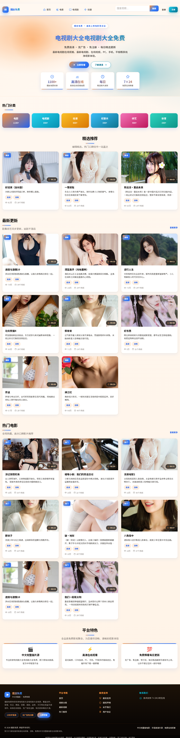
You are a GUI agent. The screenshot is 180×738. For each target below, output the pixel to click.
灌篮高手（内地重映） (77, 269)
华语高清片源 (157, 727)
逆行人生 (129, 269)
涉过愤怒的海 (12, 474)
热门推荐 (63, 711)
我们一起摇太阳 (73, 597)
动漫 (89, 9)
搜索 (154, 8)
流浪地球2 (129, 474)
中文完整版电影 (143, 727)
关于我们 (107, 707)
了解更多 (99, 64)
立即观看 (81, 64)
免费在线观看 (170, 727)
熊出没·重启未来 (133, 187)
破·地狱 (69, 535)
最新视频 (63, 707)
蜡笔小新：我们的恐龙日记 (79, 474)
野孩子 (8, 535)
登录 (164, 9)
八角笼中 (129, 535)
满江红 (68, 392)
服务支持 (107, 698)
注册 (173, 9)
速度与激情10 (12, 269)
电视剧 (75, 9)
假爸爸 (68, 330)
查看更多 (174, 227)
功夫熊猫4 (10, 330)
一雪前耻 (69, 187)
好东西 (127, 330)
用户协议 (107, 711)
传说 (7, 392)
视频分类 (63, 702)
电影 (61, 9)
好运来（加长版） (14, 187)
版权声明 (107, 702)
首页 (49, 9)
